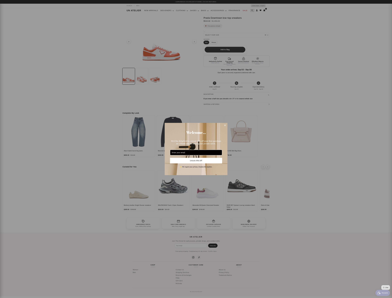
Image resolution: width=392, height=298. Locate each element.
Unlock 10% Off (196, 161)
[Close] (225, 125)
